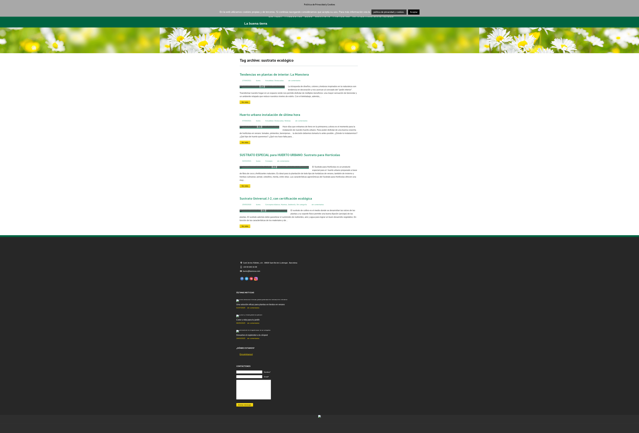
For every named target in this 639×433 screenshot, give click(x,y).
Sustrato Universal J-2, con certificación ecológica (276, 198)
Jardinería (292, 204)
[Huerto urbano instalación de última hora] (259, 127)
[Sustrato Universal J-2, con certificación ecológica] (263, 211)
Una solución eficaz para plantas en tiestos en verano (260, 304)
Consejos (268, 161)
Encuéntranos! (246, 354)
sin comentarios (294, 80)
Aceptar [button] (414, 12)
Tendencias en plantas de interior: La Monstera (274, 74)
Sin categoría (302, 204)
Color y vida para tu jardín (248, 320)
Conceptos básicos (272, 204)
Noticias (288, 121)
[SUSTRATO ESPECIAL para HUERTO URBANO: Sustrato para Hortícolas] (274, 167)
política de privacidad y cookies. (389, 12)
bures (258, 80)
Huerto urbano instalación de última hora (270, 115)
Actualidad (269, 80)
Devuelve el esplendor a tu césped (252, 335)
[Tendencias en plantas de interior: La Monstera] (262, 87)
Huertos (284, 204)
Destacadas (279, 80)
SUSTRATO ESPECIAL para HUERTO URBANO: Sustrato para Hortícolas (290, 155)
